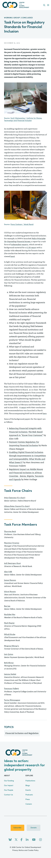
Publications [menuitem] (30, 781)
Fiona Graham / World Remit (22, 225)
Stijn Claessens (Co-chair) (14, 498)
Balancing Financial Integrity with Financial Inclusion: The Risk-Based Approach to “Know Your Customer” (26, 431)
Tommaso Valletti (11, 689)
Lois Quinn (8, 654)
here (12, 256)
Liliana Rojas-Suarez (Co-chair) (17, 506)
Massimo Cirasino (11, 543)
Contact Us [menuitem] (8, 795)
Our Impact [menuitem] (8, 786)
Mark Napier (9, 623)
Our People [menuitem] (8, 790)
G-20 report (31, 248)
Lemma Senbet (10, 674)
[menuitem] (44, 5)
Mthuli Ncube (9, 634)
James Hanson (10, 580)
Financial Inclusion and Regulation (22, 733)
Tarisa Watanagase (12, 700)
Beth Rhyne (8, 663)
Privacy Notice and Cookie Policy (25, 850)
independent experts (19, 245)
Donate (34, 828)
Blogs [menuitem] (28, 786)
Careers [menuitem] (29, 804)
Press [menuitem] (28, 799)
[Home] (25, 5)
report (23, 407)
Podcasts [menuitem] (29, 795)
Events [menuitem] (28, 790)
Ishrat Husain (10, 592)
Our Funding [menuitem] (9, 781)
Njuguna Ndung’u (11, 646)
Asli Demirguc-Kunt (12, 563)
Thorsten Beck (10, 531)
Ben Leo (7, 606)
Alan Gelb (8, 572)
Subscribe (17, 828)
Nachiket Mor (9, 614)
